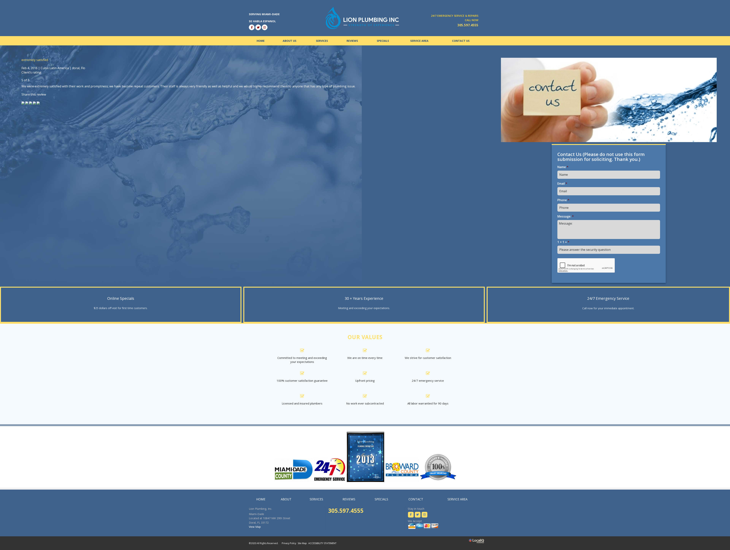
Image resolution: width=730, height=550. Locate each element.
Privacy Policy (289, 543)
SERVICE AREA (419, 41)
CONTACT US (461, 41)
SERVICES (322, 41)
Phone (563, 200)
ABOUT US (289, 41)
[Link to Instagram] (264, 27)
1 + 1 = (563, 242)
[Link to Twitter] (258, 27)
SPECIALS (383, 41)
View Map (255, 527)
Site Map (302, 543)
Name (562, 167)
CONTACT (416, 499)
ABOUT (286, 499)
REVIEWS (352, 41)
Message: (565, 216)
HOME (261, 41)
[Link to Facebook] (252, 27)
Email (562, 184)
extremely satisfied (34, 60)
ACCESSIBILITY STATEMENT (322, 543)
